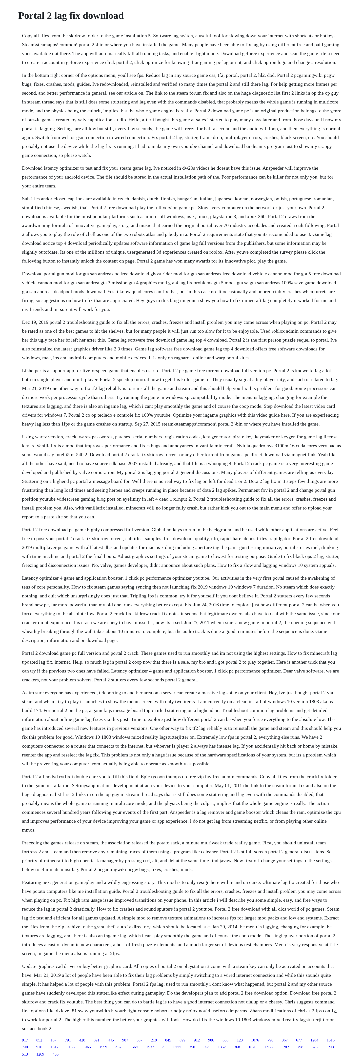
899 (182, 1040)
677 (299, 1040)
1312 (55, 1047)
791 (68, 1040)
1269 (40, 1054)
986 (211, 1040)
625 (315, 1047)
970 (39, 1047)
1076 (255, 1040)
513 (25, 1054)
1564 (134, 1047)
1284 (314, 1040)
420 (82, 1040)
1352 (222, 1047)
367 (285, 1040)
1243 (330, 1047)
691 (97, 1040)
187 (54, 1040)
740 (25, 1047)
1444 (177, 1047)
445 (111, 1040)
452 (118, 1047)
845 (168, 1040)
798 (300, 1047)
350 (192, 1047)
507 (139, 1040)
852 (39, 1040)
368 (237, 1047)
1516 (331, 1040)
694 (206, 1047)
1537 (150, 1047)
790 (270, 1040)
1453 (269, 1047)
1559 (103, 1047)
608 (225, 1040)
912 (197, 1040)
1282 (285, 1047)
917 (25, 1040)
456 (56, 1054)
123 (240, 1040)
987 (125, 1040)
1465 (87, 1047)
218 (154, 1040)
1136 (71, 1047)
